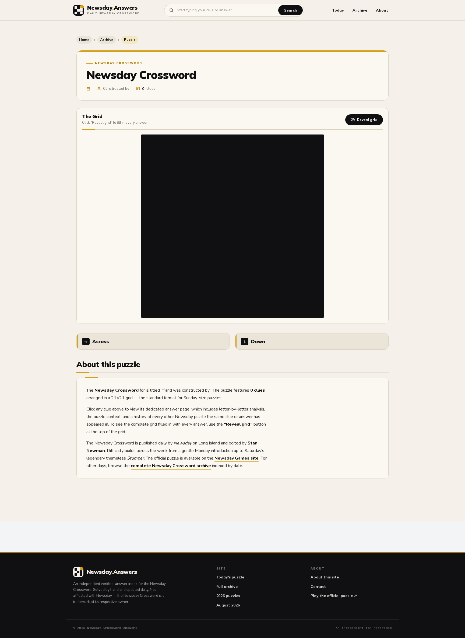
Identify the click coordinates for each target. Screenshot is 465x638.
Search (290, 10)
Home (84, 39)
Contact (318, 586)
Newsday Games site (236, 458)
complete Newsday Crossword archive (171, 466)
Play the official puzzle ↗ (334, 595)
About (382, 10)
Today (338, 10)
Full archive (227, 586)
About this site (325, 577)
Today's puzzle (230, 577)
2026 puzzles (228, 595)
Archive (360, 10)
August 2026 (228, 605)
